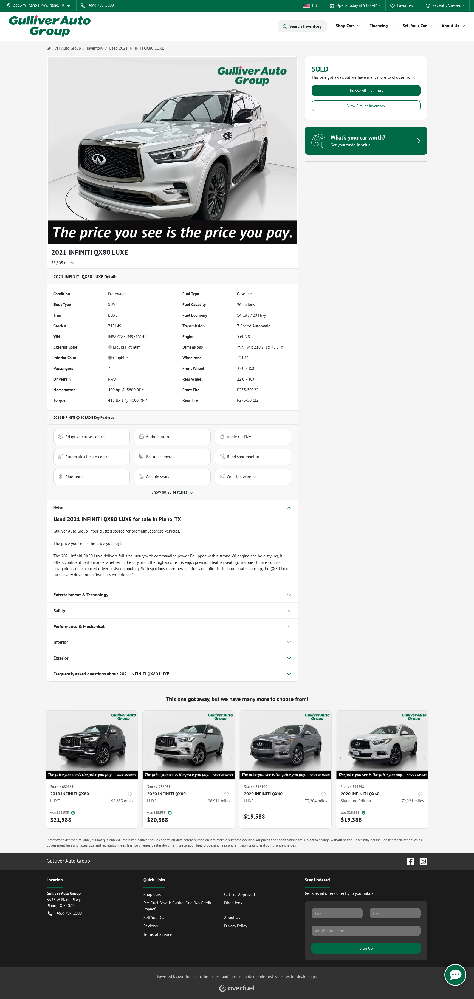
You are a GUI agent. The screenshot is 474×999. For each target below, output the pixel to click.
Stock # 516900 (255, 786)
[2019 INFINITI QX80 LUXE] (92, 745)
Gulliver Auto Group (64, 48)
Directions (233, 902)
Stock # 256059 (158, 786)
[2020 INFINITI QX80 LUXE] (189, 745)
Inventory (95, 48)
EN (314, 5)
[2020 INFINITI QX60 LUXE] (285, 745)
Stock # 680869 (62, 786)
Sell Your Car (154, 917)
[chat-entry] (455, 975)
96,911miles (219, 800)
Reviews (150, 926)
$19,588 (254, 816)
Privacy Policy (235, 926)
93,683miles (122, 800)
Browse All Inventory (366, 90)
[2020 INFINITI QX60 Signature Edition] (382, 745)
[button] (40, 5)
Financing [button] (378, 25)
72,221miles (413, 800)
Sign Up (366, 948)
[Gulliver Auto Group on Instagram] (421, 860)
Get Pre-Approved (239, 894)
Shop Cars (152, 894)
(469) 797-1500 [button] (101, 5)
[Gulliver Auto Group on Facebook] (408, 860)
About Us (232, 917)
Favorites (405, 5)
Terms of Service (157, 934)
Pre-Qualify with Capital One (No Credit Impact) (177, 906)
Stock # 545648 (352, 786)
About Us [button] (450, 25)
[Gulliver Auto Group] (50, 26)
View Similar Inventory (366, 105)
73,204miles (316, 800)
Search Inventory (305, 26)
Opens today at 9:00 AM (356, 5)
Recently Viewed (446, 5)
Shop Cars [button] (345, 25)
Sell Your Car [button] (415, 25)
